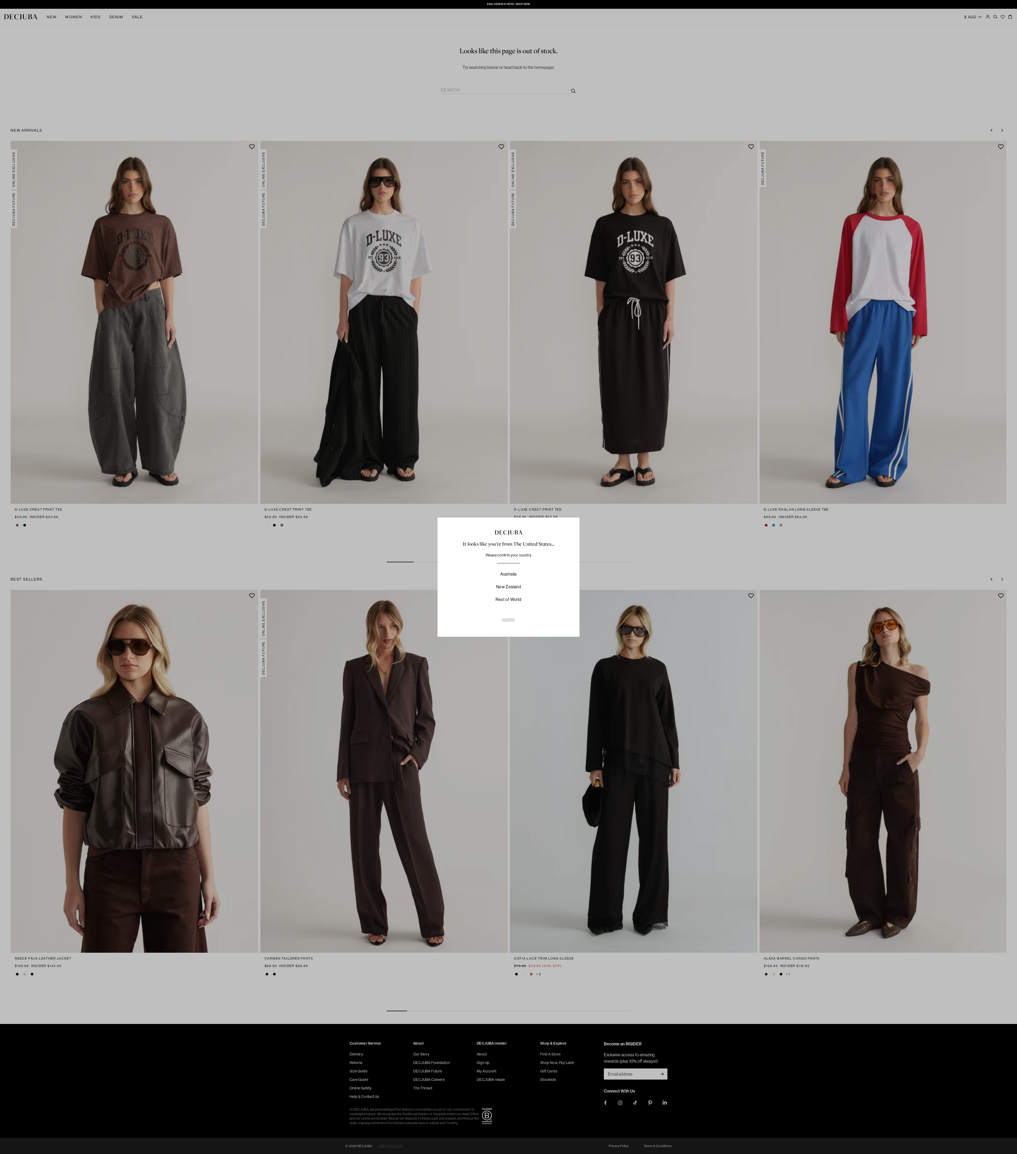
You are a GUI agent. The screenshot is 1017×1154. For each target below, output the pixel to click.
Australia (508, 574)
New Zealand (508, 586)
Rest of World (508, 599)
